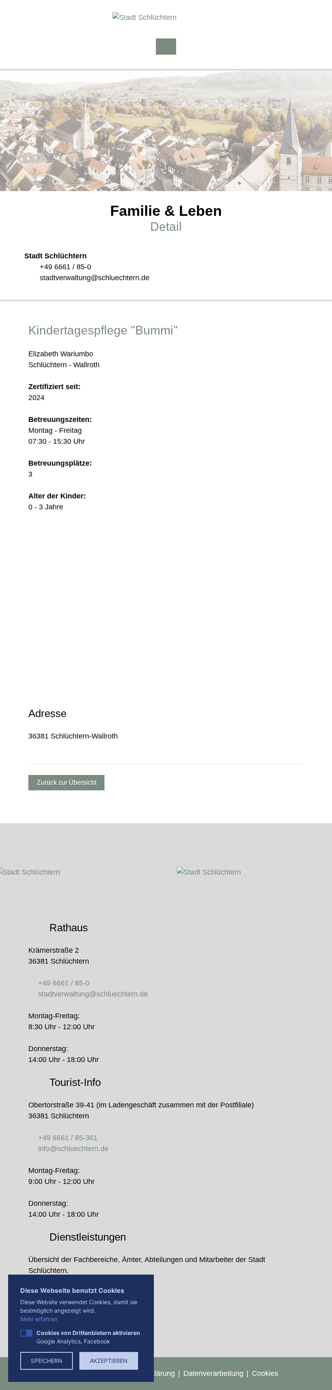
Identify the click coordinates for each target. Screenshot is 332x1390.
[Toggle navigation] (166, 46)
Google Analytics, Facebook (88, 1337)
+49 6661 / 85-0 (65, 267)
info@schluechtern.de (73, 1149)
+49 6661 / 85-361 (68, 1138)
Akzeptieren (109, 1360)
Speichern (46, 1360)
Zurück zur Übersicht (66, 782)
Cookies (265, 1373)
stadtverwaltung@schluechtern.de (94, 278)
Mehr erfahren (38, 1318)
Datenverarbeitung (213, 1373)
